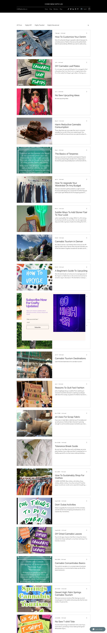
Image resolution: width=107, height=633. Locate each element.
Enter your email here (32, 319)
